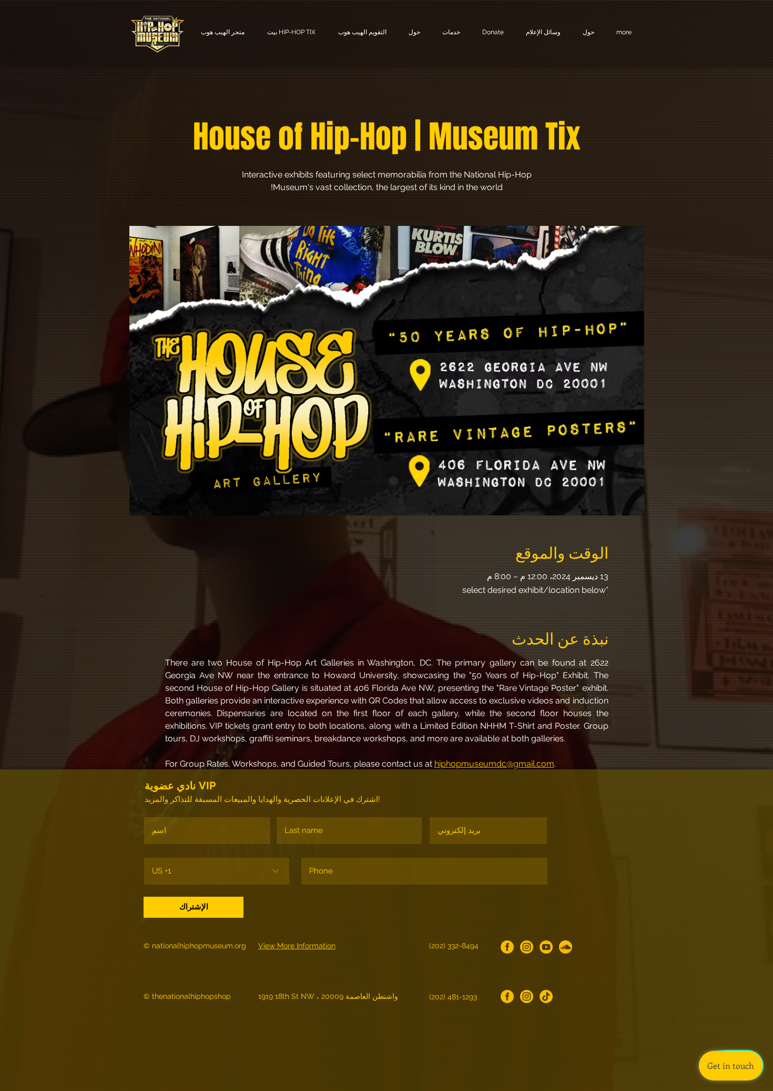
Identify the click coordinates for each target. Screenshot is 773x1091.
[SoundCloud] (565, 947)
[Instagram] (526, 947)
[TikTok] (546, 996)
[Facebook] (507, 947)
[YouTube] (546, 947)
